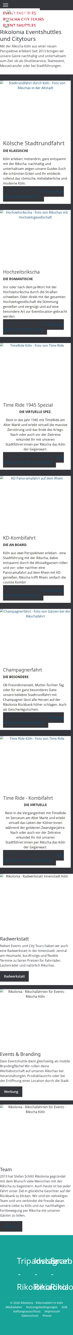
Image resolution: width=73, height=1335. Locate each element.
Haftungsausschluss (27, 1311)
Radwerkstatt (14, 976)
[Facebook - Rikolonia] (52, 1243)
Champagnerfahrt (22, 669)
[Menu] (5, 5)
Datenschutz (30, 1316)
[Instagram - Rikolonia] (36, 1243)
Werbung (11, 1091)
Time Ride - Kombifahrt (28, 798)
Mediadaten (14, 1307)
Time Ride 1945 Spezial (28, 405)
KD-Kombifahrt (19, 537)
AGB (64, 1307)
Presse (47, 1316)
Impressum (52, 1311)
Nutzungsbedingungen (42, 1307)
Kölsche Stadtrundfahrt (33, 143)
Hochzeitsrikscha (21, 272)
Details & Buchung (33, 194)
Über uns (11, 1226)
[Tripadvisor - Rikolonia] (19, 1243)
